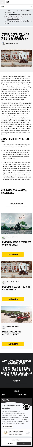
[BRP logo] (8, 2)
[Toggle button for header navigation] (2, 2)
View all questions (16, 204)
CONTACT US (16, 381)
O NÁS (3, 395)
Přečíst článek (13, 254)
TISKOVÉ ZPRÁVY (22, 395)
